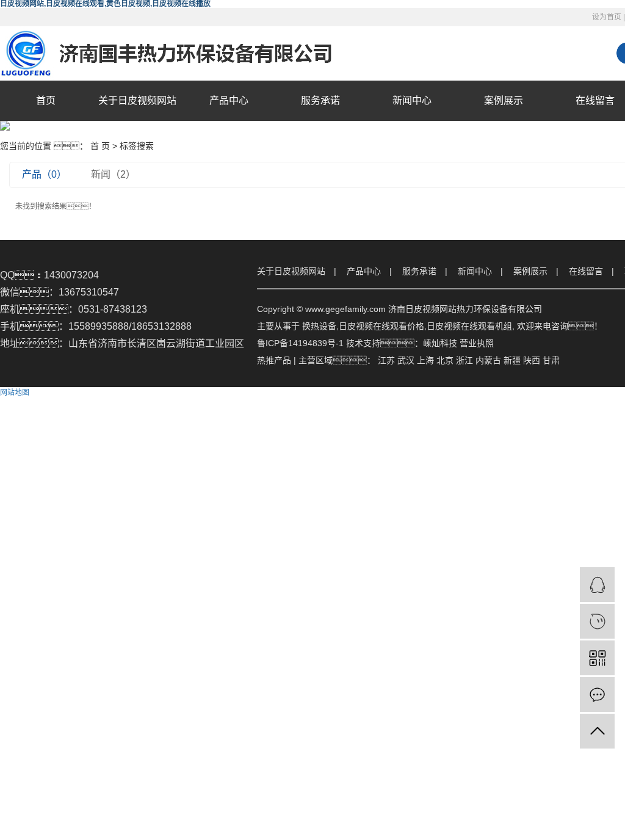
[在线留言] (597, 694)
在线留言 (586, 271)
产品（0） (44, 174)
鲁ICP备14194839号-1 (300, 343)
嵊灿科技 (440, 343)
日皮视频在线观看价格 (381, 326)
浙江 (464, 360)
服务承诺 (320, 100)
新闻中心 (412, 100)
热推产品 (274, 360)
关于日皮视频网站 (137, 100)
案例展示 (503, 100)
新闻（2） (113, 174)
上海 (425, 360)
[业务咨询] (597, 584)
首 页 (100, 146)
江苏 (386, 360)
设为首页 (606, 17)
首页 (46, 100)
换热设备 (319, 326)
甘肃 (551, 360)
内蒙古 (488, 360)
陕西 (531, 360)
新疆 (512, 360)
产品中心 (228, 100)
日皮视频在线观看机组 (469, 326)
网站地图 (14, 392)
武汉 (405, 360)
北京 (444, 360)
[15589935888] (597, 621)
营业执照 (477, 343)
